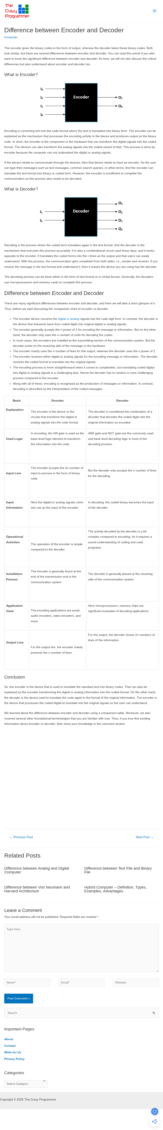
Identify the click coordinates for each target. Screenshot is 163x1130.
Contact (10, 1045)
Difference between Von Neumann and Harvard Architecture (37, 889)
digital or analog (68, 318)
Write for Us (12, 1052)
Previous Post (21, 837)
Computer (11, 37)
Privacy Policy (14, 1059)
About (8, 1039)
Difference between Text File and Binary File (118, 870)
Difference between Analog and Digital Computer (36, 870)
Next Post (145, 837)
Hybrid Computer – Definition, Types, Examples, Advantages (115, 889)
